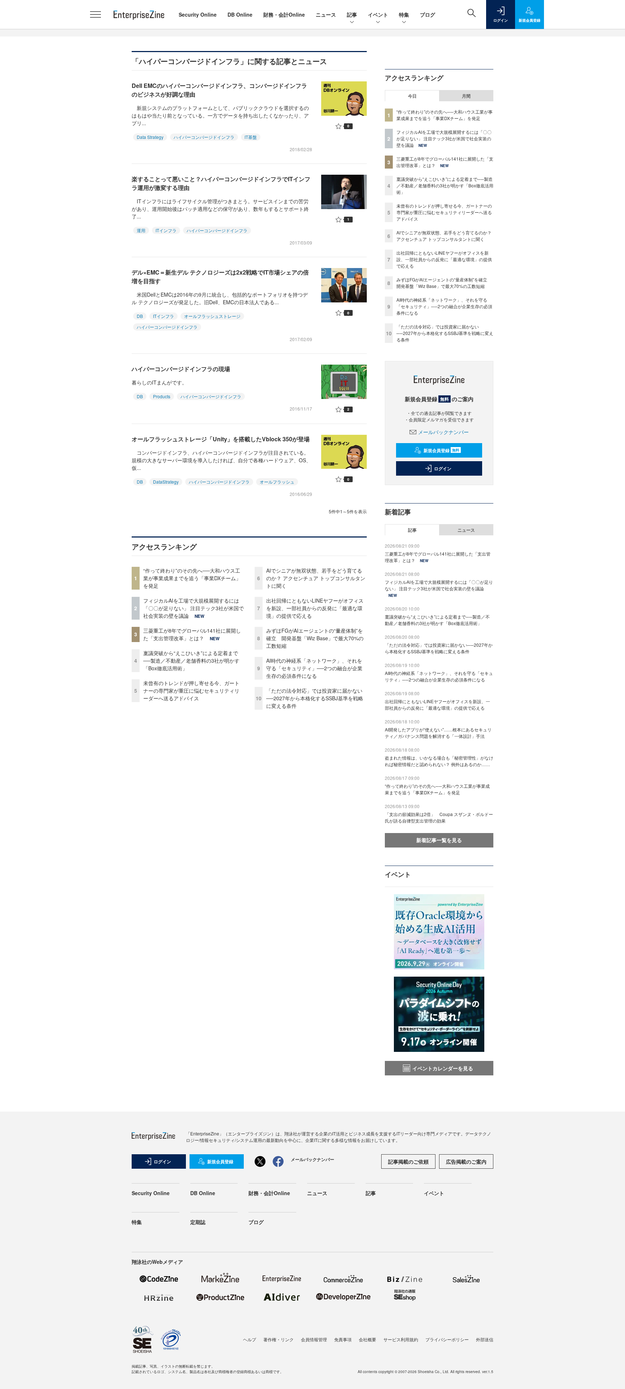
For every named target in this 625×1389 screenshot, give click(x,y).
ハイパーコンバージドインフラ (204, 137)
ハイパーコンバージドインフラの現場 (181, 369)
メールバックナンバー (443, 432)
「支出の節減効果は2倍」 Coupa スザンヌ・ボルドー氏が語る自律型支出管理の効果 (439, 817)
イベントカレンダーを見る (442, 1068)
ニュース (326, 14)
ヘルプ (249, 1339)
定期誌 (197, 1222)
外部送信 (484, 1339)
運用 (141, 230)
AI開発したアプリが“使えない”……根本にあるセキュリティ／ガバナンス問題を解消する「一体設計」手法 (438, 732)
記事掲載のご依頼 (408, 1161)
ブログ (427, 14)
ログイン (442, 468)
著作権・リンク (278, 1339)
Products (161, 396)
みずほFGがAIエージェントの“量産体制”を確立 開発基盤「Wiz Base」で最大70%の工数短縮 (314, 638)
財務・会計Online (284, 14)
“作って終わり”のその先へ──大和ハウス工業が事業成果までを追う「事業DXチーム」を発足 (192, 578)
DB (140, 316)
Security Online (198, 14)
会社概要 (367, 1339)
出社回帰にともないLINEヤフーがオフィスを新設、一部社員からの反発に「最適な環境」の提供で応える (314, 608)
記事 (352, 14)
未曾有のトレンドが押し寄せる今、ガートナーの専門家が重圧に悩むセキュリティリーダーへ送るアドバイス (191, 690)
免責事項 (343, 1339)
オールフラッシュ (277, 482)
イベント (378, 14)
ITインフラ (166, 230)
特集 (404, 14)
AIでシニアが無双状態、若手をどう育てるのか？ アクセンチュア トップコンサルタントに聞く (315, 578)
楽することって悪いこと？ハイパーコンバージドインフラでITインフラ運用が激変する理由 (221, 183)
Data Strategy (150, 137)
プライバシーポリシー (447, 1339)
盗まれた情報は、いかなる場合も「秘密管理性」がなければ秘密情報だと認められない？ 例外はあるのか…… (439, 761)
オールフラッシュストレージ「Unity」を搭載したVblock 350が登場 (221, 439)
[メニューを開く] (95, 14)
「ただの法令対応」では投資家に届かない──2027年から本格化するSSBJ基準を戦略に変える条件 (314, 698)
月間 (466, 96)
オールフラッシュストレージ (212, 316)
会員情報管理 (314, 1339)
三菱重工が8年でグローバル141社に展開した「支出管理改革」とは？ (192, 634)
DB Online (240, 14)
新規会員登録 (441, 450)
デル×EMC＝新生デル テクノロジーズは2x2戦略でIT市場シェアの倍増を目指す (220, 276)
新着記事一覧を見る (439, 840)
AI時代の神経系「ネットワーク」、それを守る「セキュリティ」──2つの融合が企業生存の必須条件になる (314, 668)
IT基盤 (251, 137)
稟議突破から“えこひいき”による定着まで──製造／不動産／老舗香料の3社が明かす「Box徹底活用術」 (191, 660)
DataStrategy (166, 482)
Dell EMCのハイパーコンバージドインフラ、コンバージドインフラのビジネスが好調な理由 (219, 89)
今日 (412, 96)
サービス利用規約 (400, 1339)
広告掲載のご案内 (466, 1161)
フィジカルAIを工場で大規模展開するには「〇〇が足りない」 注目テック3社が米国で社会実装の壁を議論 (193, 608)
